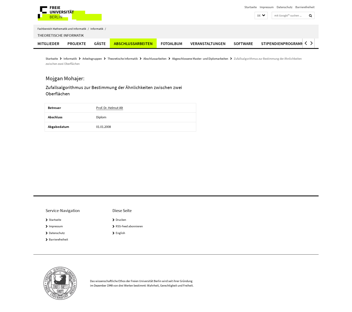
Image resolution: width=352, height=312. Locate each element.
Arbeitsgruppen (92, 58)
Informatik (98, 28)
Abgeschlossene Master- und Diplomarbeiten (200, 58)
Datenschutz (284, 7)
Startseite (250, 7)
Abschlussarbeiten (133, 43)
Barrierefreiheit (305, 7)
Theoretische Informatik (60, 35)
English (120, 233)
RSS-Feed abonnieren (129, 226)
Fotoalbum (171, 43)
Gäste (100, 43)
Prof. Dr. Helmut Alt (109, 107)
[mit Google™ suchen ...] (310, 15)
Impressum (267, 7)
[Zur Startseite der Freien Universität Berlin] (67, 12)
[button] (261, 15)
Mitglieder (48, 43)
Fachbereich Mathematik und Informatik (63, 28)
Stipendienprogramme (283, 43)
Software (243, 43)
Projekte (76, 43)
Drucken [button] (121, 220)
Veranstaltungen (208, 43)
